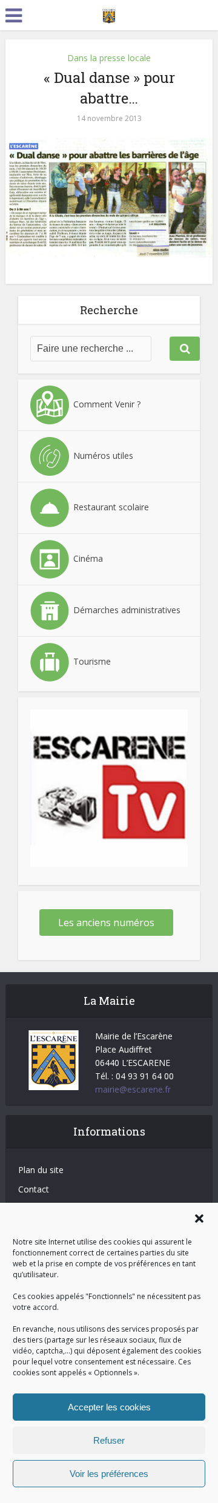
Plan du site (41, 1170)
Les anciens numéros (106, 922)
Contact (33, 1189)
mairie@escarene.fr (133, 1089)
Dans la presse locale (109, 58)
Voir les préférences (109, 1473)
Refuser (109, 1440)
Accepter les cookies (109, 1407)
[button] (199, 1218)
